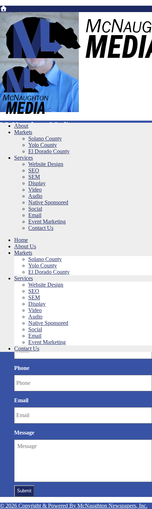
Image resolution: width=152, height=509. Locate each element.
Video (35, 190)
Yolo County (42, 145)
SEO (33, 170)
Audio (35, 196)
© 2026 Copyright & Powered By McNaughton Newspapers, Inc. (73, 506)
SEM (34, 177)
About (21, 126)
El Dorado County (49, 151)
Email (34, 215)
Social (35, 209)
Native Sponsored (48, 202)
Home (21, 240)
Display (37, 183)
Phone (21, 368)
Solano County (45, 138)
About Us (25, 246)
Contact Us (40, 228)
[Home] (3, 9)
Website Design (45, 164)
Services (23, 158)
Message (24, 433)
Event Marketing (47, 221)
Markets (23, 132)
